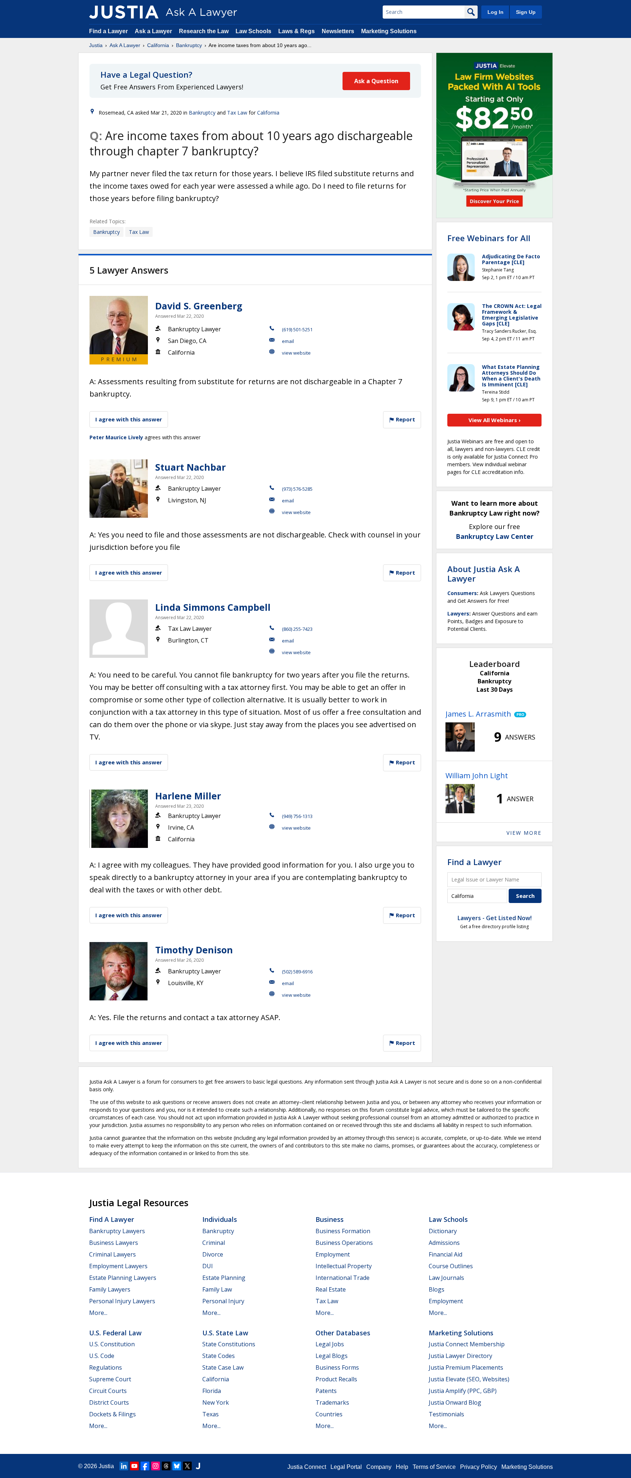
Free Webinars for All (488, 238)
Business (330, 1219)
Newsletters (338, 31)
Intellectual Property (344, 1266)
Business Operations (344, 1243)
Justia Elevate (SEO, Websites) (469, 1379)
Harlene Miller (188, 796)
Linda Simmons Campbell (213, 607)
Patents (326, 1391)
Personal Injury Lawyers (122, 1301)
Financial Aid (445, 1254)
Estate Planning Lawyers (122, 1278)
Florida (211, 1391)
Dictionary (443, 1231)
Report (404, 419)
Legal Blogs (332, 1356)
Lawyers (458, 613)
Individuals (219, 1219)
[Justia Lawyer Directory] (198, 1466)
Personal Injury (223, 1301)
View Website (296, 353)
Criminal (213, 1243)
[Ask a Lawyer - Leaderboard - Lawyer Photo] (460, 737)
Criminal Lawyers (112, 1254)
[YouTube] (134, 1466)
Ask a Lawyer (154, 31)
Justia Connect (306, 1467)
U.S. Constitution (112, 1344)
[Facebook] (145, 1466)
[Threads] (166, 1466)
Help (402, 1467)
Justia (96, 45)
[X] (187, 1466)
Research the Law (204, 31)
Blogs (436, 1289)
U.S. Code (101, 1356)
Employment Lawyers (118, 1266)
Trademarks (332, 1402)
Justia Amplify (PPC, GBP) (463, 1391)
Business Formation (343, 1231)
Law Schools (253, 31)
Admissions (444, 1243)
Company (378, 1467)
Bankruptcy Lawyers (117, 1231)
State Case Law (223, 1367)
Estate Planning (223, 1278)
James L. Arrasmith (478, 714)
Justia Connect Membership (467, 1344)
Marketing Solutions (389, 31)
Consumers (462, 593)
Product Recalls (336, 1379)
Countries (329, 1414)
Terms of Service (434, 1467)
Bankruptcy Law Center (495, 536)
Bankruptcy (189, 45)
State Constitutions (228, 1344)
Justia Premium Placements (466, 1367)
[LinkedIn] (123, 1466)
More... (98, 1313)
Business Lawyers (113, 1243)
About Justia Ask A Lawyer (483, 573)
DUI (207, 1266)
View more (524, 832)
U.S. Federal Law (115, 1332)
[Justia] (123, 12)
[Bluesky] (176, 1466)
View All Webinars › (495, 420)
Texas (210, 1414)
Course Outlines (451, 1266)
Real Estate (331, 1289)
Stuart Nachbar (190, 467)
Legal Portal (346, 1467)
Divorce (212, 1254)
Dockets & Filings (112, 1414)
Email (288, 341)
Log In (495, 12)
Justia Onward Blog (455, 1402)
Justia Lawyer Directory (460, 1356)
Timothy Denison (194, 949)
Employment (333, 1254)
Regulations (105, 1367)
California (158, 45)
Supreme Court (110, 1379)
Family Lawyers (109, 1289)
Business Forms (337, 1367)
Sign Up (526, 12)
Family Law (217, 1289)
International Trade (343, 1278)
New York (215, 1402)
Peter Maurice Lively (116, 437)
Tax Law (237, 112)
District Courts (109, 1402)
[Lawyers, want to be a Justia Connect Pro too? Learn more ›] (518, 714)
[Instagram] (155, 1466)
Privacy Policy (478, 1467)
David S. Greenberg (198, 306)
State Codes (218, 1356)
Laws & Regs (296, 31)
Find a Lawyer (108, 31)
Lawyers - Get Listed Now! (495, 918)
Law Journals (446, 1278)
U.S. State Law (225, 1332)
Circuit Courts (108, 1391)
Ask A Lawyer (125, 45)
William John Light (476, 775)
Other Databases (343, 1332)
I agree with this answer (128, 419)
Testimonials (446, 1414)
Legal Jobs (330, 1344)
